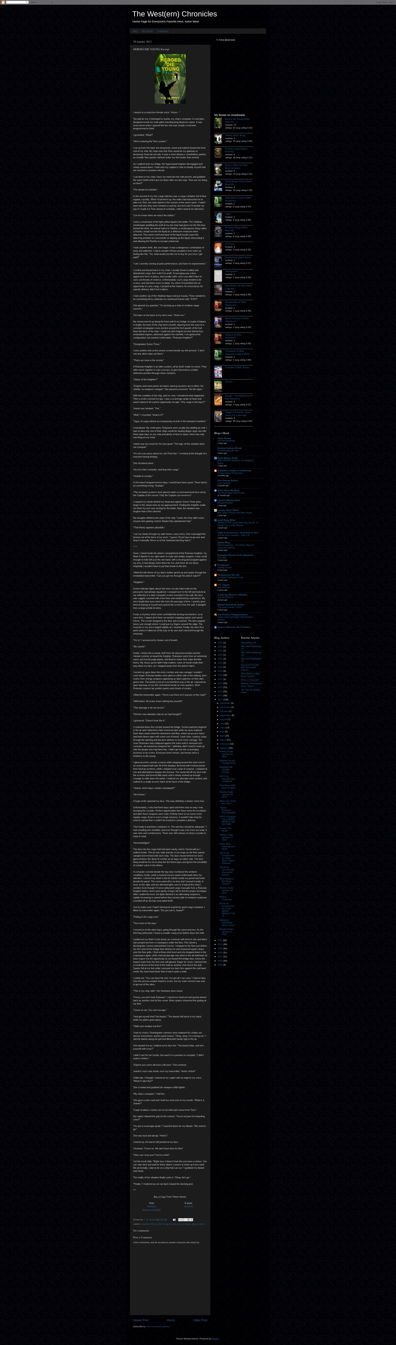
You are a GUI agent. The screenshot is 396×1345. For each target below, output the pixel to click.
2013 (220, 695)
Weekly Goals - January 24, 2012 (227, 794)
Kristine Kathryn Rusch (229, 448)
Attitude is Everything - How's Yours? (227, 922)
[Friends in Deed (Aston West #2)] (219, 153)
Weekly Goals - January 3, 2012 (227, 931)
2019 (220, 671)
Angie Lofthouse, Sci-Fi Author (233, 627)
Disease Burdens (225, 503)
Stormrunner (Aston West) (238, 257)
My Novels (147, 31)
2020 (220, 667)
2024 (220, 651)
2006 (220, 961)
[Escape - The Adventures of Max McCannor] (219, 400)
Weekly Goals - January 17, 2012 (227, 837)
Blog (135, 31)
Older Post (200, 1320)
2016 (220, 683)
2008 (220, 952)
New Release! (223, 587)
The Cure (229, 244)
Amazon (151, 1206)
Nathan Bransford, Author (231, 605)
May (222, 731)
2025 (220, 646)
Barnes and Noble (152, 1210)
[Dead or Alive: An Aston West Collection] (219, 170)
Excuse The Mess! (225, 829)
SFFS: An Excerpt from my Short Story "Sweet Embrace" (227, 858)
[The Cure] (219, 248)
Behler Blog (223, 542)
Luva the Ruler (223, 483)
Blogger (215, 1339)
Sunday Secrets (224, 567)
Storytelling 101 (248, 642)
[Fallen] (219, 219)
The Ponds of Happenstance (232, 614)
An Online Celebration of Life (230, 577)
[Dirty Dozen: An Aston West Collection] (219, 290)
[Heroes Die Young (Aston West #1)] (219, 123)
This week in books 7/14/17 (229, 607)
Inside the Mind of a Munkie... (233, 595)
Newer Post (140, 1320)
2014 (220, 691)
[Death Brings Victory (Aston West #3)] (219, 186)
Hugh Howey (224, 438)
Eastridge (221, 557)
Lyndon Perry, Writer (228, 510)
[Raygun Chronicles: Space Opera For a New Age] (219, 417)
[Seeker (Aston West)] (219, 140)
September (226, 715)
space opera (198, 1224)
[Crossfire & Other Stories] (219, 372)
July (222, 723)
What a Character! (226, 898)
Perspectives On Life (228, 575)
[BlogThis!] (182, 1219)
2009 (220, 948)
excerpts (145, 1224)
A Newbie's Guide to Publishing (234, 470)
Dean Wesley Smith (227, 458)
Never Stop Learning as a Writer (227, 846)
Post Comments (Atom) (157, 1326)
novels (173, 1224)
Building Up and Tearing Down (227, 761)
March (223, 740)
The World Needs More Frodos (231, 493)
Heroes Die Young (159, 1224)
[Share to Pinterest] (191, 1219)
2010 (220, 944)
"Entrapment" (231, 271)
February (225, 744)
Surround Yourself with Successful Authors (227, 871)
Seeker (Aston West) (235, 135)
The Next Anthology (226, 441)
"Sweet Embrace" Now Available (227, 810)
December (225, 703)
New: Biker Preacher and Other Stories (234, 513)
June (223, 727)
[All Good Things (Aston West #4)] (219, 232)
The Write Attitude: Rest (228, 450)
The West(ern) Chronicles (174, 14)
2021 (220, 663)
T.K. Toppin (223, 585)
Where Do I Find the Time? (228, 802)
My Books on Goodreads (229, 115)
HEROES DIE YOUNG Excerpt (226, 769)
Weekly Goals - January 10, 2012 (227, 890)
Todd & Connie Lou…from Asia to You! (237, 533)
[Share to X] (185, 1219)
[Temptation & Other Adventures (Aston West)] (219, 356)
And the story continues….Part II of (233, 535)
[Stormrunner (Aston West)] (219, 262)
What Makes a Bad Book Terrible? (227, 881)
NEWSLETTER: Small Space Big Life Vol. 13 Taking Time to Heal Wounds (237, 523)
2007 (220, 956)
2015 (220, 687)
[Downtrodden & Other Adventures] (219, 307)
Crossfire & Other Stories (237, 367)
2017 (220, 679)
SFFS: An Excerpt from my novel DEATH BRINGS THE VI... (227, 909)
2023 (220, 655)
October (224, 711)
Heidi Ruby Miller (226, 520)
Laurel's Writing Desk (228, 500)
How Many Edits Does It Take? (227, 786)
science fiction (184, 1224)
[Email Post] (174, 1220)
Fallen (228, 214)
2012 (220, 699)
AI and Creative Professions (230, 473)
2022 (220, 659)
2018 (220, 675)
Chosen (229, 381)
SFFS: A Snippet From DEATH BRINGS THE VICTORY (227, 820)
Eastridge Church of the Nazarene (235, 555)
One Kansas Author (227, 480)
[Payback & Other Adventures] (219, 339)
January (224, 748)
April (222, 736)
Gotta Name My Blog (228, 490)
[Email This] (179, 1219)
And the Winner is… (226, 597)
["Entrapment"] (219, 276)
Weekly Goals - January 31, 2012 (227, 754)
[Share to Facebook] (188, 1219)
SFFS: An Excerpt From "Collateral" (227, 778)
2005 (220, 965)
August (224, 719)
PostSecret (223, 565)
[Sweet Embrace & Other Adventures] (219, 323)
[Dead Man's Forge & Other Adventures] (219, 202)
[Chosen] (219, 386)
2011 (220, 940)
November (225, 707)
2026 (220, 642)
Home (171, 1320)
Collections (162, 31)
